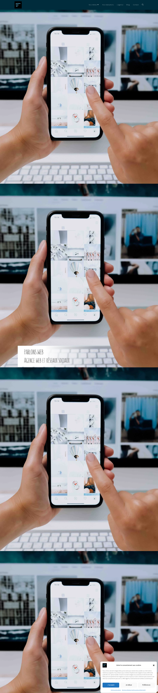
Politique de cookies (116, 690)
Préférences (146, 685)
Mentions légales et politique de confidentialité (134, 690)
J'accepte (110, 685)
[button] (154, 665)
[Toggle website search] (142, 5)
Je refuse (129, 685)
